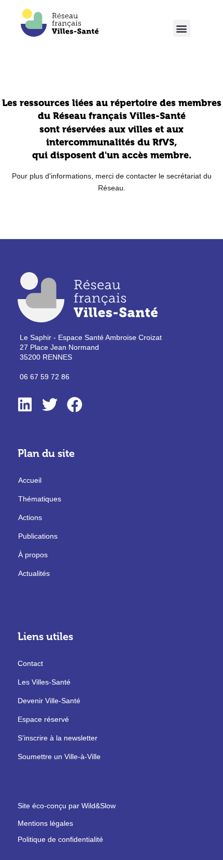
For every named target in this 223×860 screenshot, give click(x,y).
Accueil (29, 480)
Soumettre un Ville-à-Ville (59, 756)
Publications (38, 536)
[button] (181, 28)
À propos (33, 555)
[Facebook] (74, 404)
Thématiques (39, 499)
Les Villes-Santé (44, 682)
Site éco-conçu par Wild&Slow (67, 806)
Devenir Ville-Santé (49, 700)
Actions (30, 517)
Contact (30, 663)
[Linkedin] (24, 404)
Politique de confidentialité (60, 839)
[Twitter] (49, 404)
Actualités (34, 573)
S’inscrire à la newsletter (57, 738)
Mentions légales (45, 823)
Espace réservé (43, 719)
